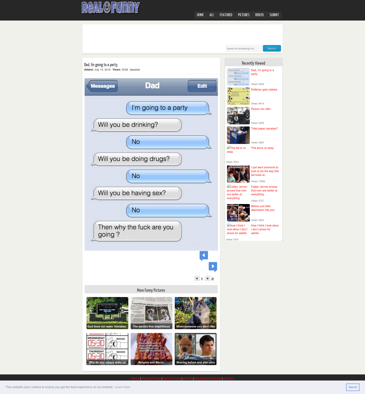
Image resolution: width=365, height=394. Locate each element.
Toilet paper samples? (264, 128)
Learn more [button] (122, 387)
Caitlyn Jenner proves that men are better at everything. (264, 190)
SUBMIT (274, 14)
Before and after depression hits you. (263, 208)
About (135, 378)
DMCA (187, 378)
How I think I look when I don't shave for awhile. (265, 229)
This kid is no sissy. (262, 148)
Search (272, 48)
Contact (228, 378)
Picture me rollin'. (261, 109)
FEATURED (226, 14)
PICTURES (243, 14)
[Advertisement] (153, 34)
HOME (200, 14)
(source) (135, 69)
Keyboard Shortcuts (207, 378)
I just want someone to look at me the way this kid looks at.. (265, 171)
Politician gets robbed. (264, 89)
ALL (211, 14)
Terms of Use (172, 378)
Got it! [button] (353, 387)
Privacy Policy (151, 378)
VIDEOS (259, 14)
